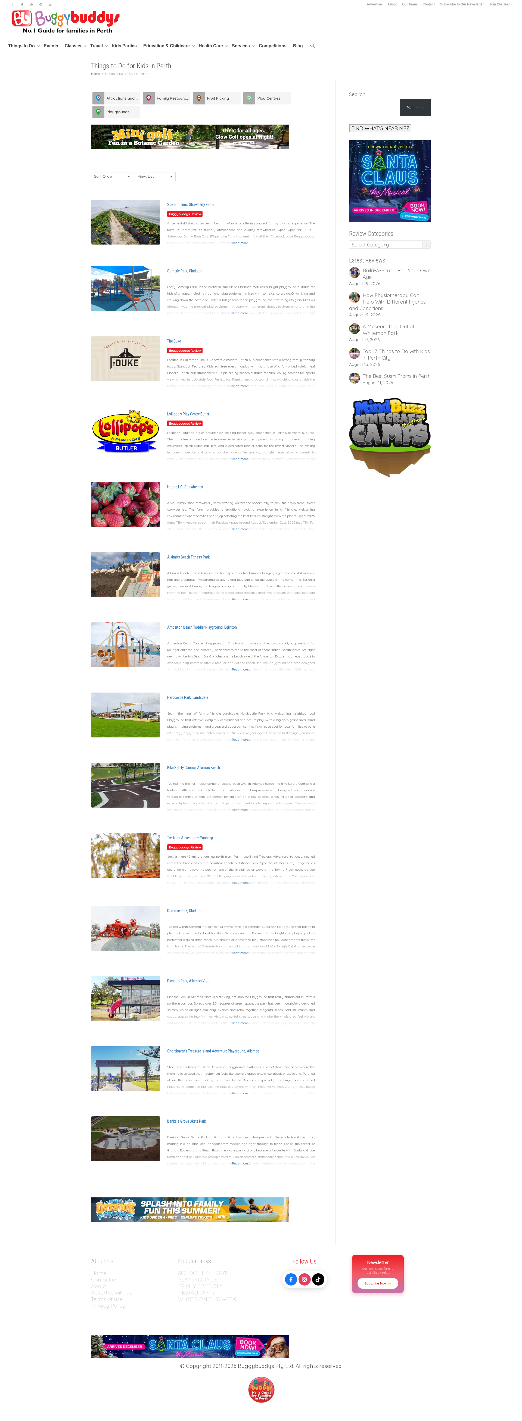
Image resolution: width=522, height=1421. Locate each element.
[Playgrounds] (98, 112)
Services (241, 46)
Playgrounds (118, 111)
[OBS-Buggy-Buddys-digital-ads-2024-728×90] (190, 1209)
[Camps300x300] (390, 437)
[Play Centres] (249, 98)
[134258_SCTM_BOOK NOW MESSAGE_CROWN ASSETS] (390, 180)
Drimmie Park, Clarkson (185, 911)
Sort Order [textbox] (103, 176)
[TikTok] (318, 1279)
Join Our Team (500, 4)
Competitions (273, 46)
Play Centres (268, 98)
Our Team (409, 4)
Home (99, 1272)
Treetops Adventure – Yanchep (190, 838)
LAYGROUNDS (199, 1279)
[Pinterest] (40, 4)
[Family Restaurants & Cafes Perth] (149, 98)
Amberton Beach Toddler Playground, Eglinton (202, 627)
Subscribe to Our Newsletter (462, 4)
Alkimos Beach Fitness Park (188, 557)
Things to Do (22, 46)
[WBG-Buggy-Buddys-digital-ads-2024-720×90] (190, 136)
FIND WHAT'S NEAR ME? (380, 128)
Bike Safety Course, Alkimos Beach (193, 767)
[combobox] (112, 176)
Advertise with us (111, 1292)
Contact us (104, 1279)
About (392, 4)
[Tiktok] (22, 4)
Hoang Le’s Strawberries (185, 487)
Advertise (374, 4)
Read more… (241, 243)
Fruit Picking (218, 98)
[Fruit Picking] (199, 98)
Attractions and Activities (123, 98)
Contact (428, 4)
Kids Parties (124, 46)
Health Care (211, 46)
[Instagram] (49, 4)
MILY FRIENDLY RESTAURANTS (200, 1289)
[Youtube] (31, 4)
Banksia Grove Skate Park (186, 1121)
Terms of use (107, 1299)
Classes (73, 46)
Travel (97, 46)
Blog (298, 46)
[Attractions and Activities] (98, 98)
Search (357, 94)
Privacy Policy (109, 1305)
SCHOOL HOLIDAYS (203, 1272)
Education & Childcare (167, 46)
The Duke (174, 341)
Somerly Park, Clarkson (185, 271)
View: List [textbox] (146, 176)
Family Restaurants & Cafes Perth (173, 98)
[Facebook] (12, 4)
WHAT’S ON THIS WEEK (207, 1299)
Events (51, 46)
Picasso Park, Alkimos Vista (188, 981)
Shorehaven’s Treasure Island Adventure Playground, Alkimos (213, 1051)
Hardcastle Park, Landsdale (187, 697)
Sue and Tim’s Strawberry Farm (190, 204)
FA (181, 1286)
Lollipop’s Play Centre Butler (188, 414)
